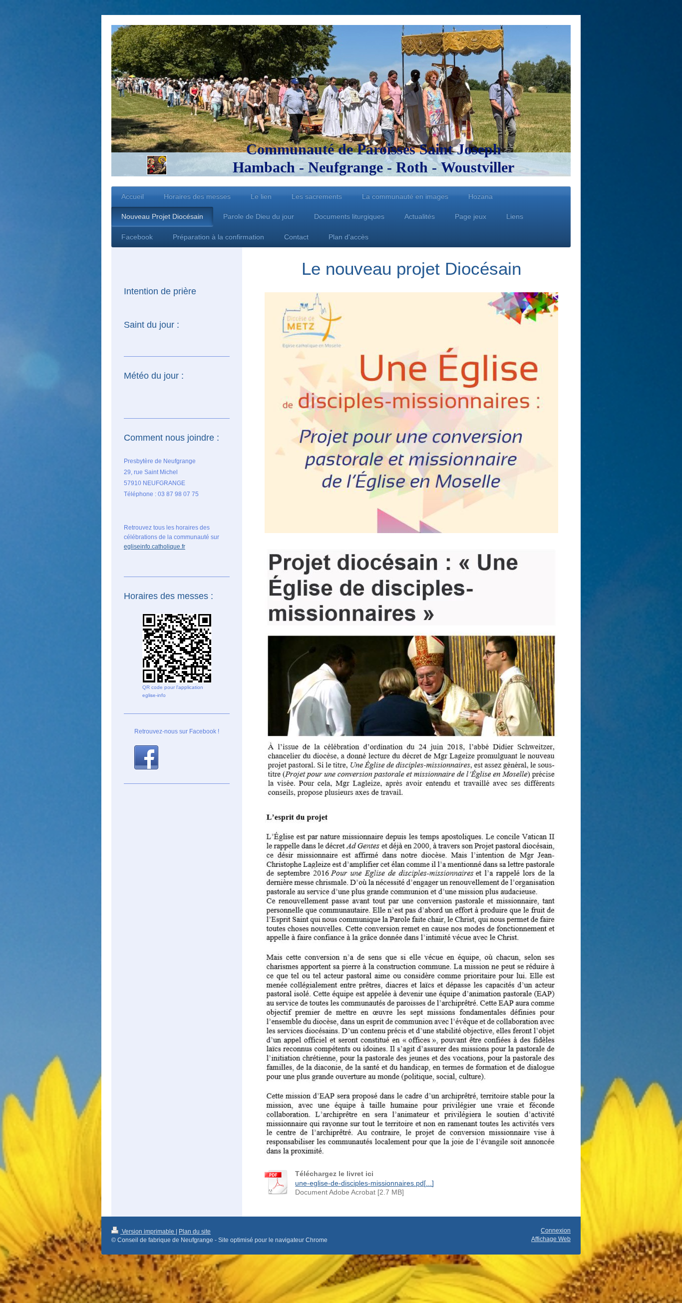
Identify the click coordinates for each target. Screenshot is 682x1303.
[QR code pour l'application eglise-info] (177, 648)
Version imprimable (148, 1231)
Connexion (556, 1230)
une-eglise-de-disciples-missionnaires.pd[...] (364, 1183)
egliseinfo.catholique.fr (154, 546)
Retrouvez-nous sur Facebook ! (176, 731)
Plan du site (195, 1231)
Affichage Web (551, 1239)
